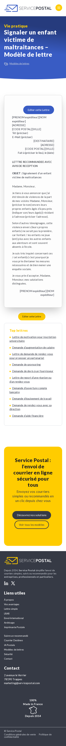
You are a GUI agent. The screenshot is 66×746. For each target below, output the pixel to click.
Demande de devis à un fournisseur (33, 371)
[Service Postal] (28, 8)
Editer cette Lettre (38, 109)
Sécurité (8, 654)
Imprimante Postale (14, 627)
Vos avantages (11, 604)
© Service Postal (13, 731)
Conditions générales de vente (20, 734)
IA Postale (9, 645)
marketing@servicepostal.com (22, 683)
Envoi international (14, 618)
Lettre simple (11, 608)
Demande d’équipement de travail (32, 398)
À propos (9, 599)
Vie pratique (16, 26)
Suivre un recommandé (16, 635)
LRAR (7, 613)
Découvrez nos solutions (31, 515)
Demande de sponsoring (26, 364)
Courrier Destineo (13, 640)
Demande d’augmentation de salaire (33, 347)
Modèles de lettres (19, 63)
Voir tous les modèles (31, 524)
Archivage (9, 622)
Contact (8, 658)
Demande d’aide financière (28, 415)
